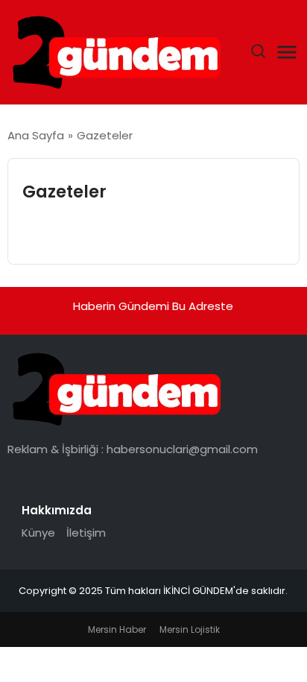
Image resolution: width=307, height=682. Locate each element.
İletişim (86, 532)
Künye (38, 532)
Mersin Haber (117, 629)
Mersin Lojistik (189, 629)
